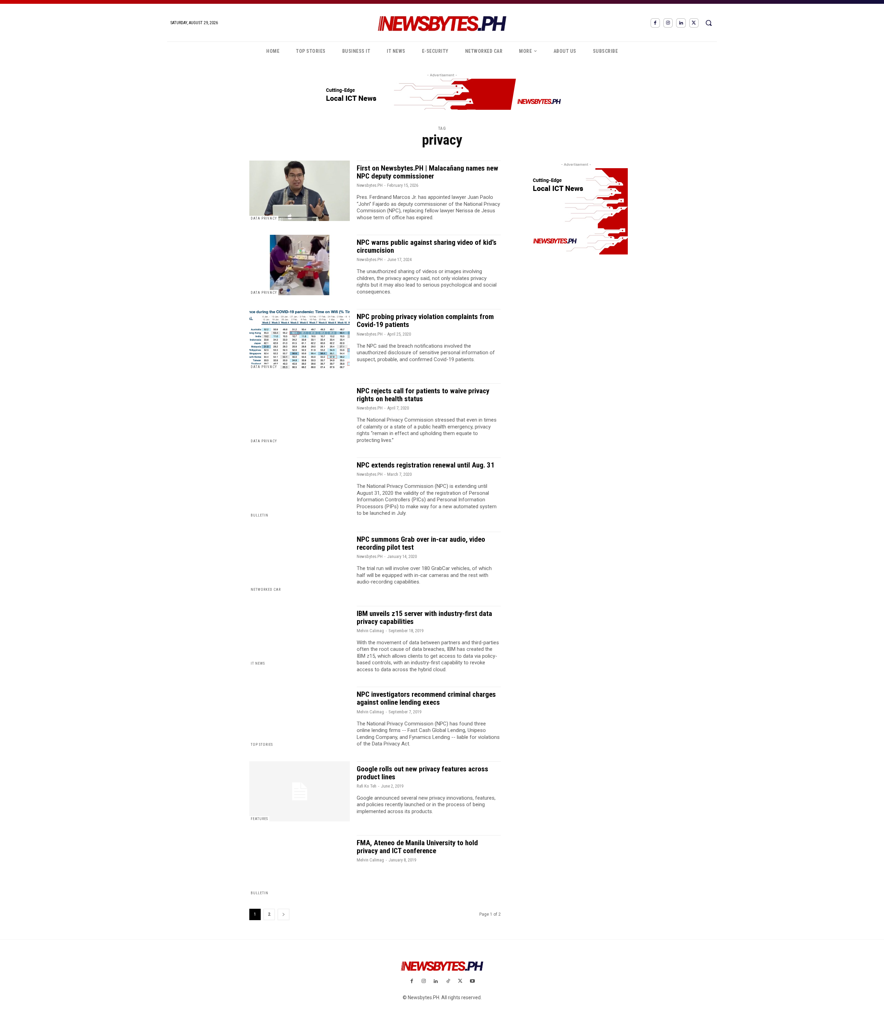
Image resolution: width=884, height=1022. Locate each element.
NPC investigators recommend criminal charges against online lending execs (426, 698)
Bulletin (259, 515)
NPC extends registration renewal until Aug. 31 (425, 465)
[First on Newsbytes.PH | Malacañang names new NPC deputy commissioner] (299, 191)
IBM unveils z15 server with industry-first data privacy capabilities (424, 617)
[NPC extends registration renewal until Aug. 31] (299, 487)
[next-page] (283, 914)
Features (259, 819)
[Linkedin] (680, 23)
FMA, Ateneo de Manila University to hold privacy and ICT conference (417, 847)
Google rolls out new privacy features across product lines (422, 773)
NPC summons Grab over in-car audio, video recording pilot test (421, 543)
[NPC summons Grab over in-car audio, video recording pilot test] (299, 562)
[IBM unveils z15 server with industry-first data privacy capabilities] (299, 636)
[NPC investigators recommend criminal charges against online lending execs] (299, 717)
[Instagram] (668, 23)
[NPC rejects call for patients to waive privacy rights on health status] (299, 413)
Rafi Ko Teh (366, 786)
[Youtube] (472, 981)
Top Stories (262, 744)
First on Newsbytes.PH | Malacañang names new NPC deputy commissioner (427, 172)
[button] (708, 23)
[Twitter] (694, 23)
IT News (258, 663)
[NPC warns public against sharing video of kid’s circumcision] (299, 265)
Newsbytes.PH (370, 185)
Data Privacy (264, 218)
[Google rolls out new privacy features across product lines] (299, 791)
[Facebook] (655, 23)
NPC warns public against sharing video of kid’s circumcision (427, 246)
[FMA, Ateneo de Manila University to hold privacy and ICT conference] (299, 865)
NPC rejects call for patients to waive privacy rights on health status (423, 395)
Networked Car (266, 589)
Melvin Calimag (370, 630)
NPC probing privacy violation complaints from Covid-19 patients (425, 320)
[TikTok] (448, 981)
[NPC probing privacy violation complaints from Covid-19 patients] (299, 339)
